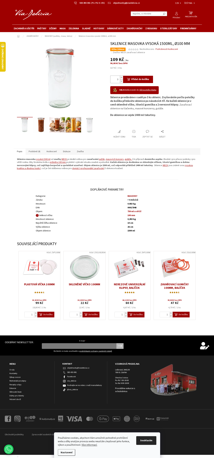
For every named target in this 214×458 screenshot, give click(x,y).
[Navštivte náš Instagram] (17, 418)
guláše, (128, 159)
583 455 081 (72, 372)
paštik (102, 159)
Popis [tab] (19, 151)
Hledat (164, 14)
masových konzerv (115, 159)
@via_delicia (72, 389)
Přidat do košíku (140, 79)
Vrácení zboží (15, 399)
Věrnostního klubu (147, 90)
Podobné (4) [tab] (34, 151)
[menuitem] (24, 28)
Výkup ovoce (15, 377)
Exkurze (13, 388)
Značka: (129, 52)
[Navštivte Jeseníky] (30, 418)
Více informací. (89, 445)
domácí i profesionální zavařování (88, 168)
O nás (12, 369)
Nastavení (66, 452)
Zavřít (115, 124)
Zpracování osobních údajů (44, 434)
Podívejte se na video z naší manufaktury (84, 385)
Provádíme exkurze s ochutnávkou (125, 390)
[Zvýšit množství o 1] (121, 77)
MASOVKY (132, 196)
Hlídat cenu (119, 136)
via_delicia (71, 380)
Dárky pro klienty (17, 395)
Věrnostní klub (16, 392)
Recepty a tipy (15, 384)
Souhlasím (146, 440)
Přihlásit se (120, 346)
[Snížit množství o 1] (121, 81)
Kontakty (13, 373)
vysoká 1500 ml (43, 159)
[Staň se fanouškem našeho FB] (8, 418)
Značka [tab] (80, 151)
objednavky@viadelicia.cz (78, 367)
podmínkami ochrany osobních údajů (95, 351)
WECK (64, 159)
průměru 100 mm (58, 162)
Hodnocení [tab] (52, 151)
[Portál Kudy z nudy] (47, 418)
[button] (8, 449)
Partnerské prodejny (18, 381)
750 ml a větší (134, 211)
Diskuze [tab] (66, 151)
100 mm (131, 215)
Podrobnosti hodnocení (167, 49)
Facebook (71, 376)
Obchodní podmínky (14, 434)
